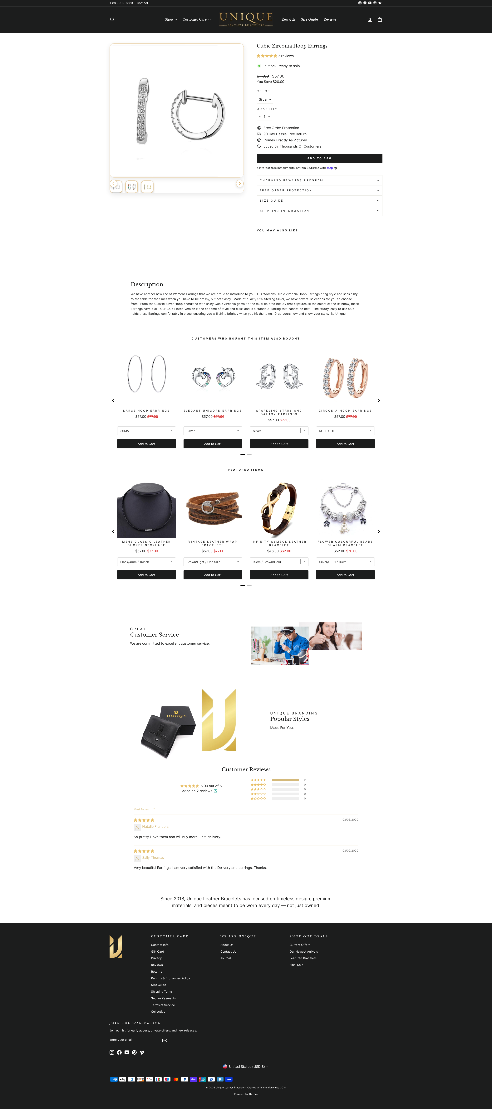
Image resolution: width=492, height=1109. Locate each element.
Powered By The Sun (246, 1094)
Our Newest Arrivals (304, 951)
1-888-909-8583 (121, 3)
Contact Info (160, 945)
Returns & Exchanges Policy (170, 978)
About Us (226, 945)
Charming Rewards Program (292, 180)
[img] (144, 820)
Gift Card (157, 951)
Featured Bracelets (303, 958)
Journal (225, 958)
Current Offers (300, 945)
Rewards (288, 19)
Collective (158, 1011)
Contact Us (228, 951)
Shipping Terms (162, 991)
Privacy (156, 958)
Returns (156, 971)
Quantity (267, 108)
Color (263, 91)
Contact (142, 3)
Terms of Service (163, 1005)
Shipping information (284, 210)
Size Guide (309, 19)
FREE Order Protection (286, 190)
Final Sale (296, 965)
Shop (169, 19)
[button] (267, 56)
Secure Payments (163, 998)
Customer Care (195, 19)
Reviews (330, 19)
